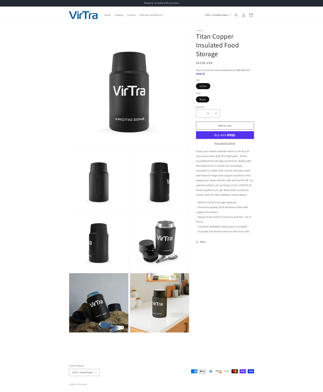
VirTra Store (81, 384)
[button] (236, 15)
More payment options (225, 143)
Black (203, 99)
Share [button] (203, 241)
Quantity (200, 106)
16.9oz (203, 86)
